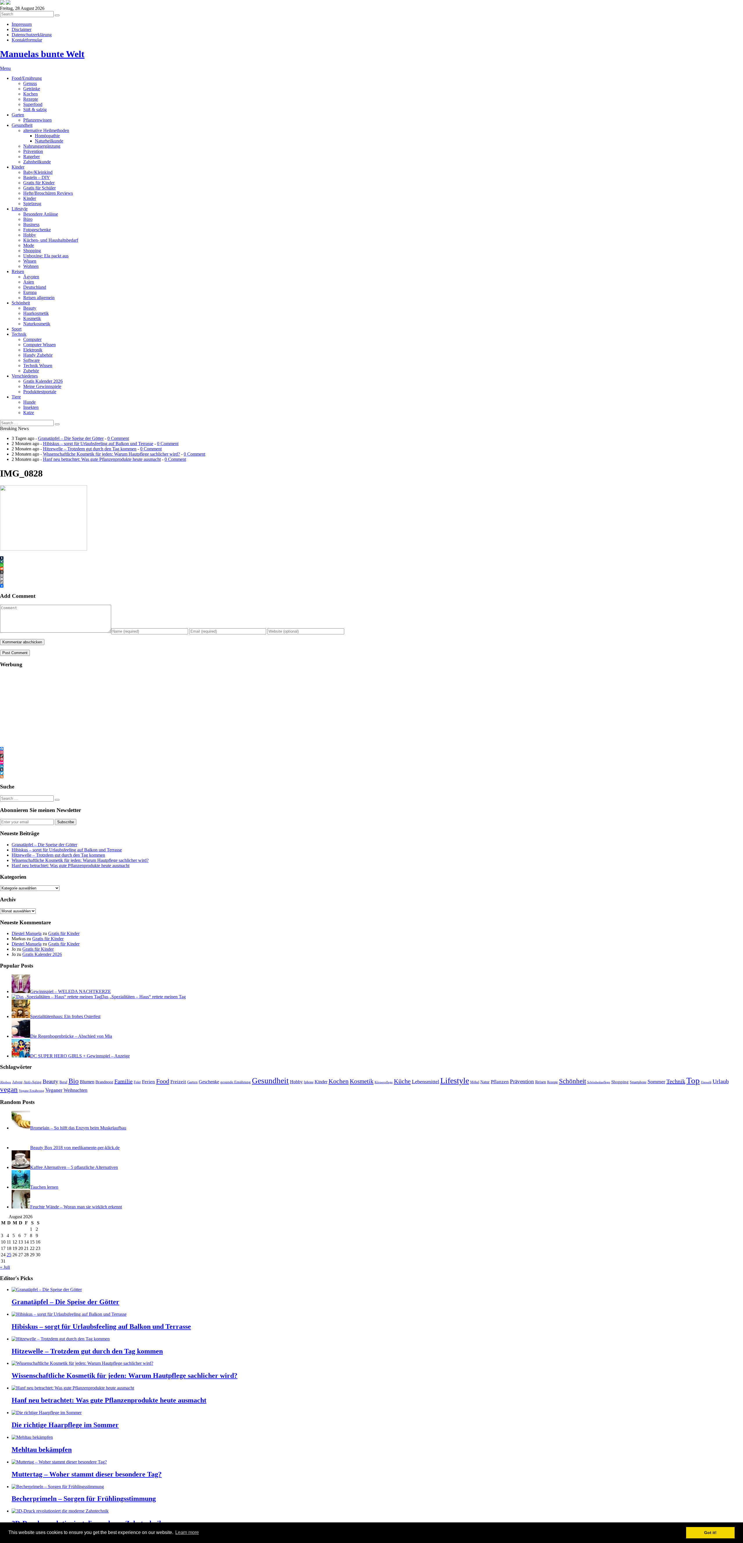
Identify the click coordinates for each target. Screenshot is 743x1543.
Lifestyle (20, 208)
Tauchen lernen (44, 1187)
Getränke (31, 88)
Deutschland (34, 287)
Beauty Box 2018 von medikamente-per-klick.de (75, 1147)
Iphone (308, 1082)
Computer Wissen (39, 344)
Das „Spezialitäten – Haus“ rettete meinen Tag (143, 996)
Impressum (22, 24)
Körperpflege (384, 1082)
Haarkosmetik (36, 313)
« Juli (5, 1267)
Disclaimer (21, 29)
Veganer (53, 1090)
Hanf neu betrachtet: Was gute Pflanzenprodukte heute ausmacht (102, 459)
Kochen (30, 93)
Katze (28, 412)
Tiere (16, 396)
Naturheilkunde (49, 140)
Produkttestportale (39, 391)
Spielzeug (32, 203)
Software (31, 360)
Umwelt (706, 1082)
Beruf (63, 1082)
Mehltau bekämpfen (42, 1449)
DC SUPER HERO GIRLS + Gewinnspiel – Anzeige (80, 1055)
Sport (16, 328)
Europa (30, 292)
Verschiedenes (25, 375)
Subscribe (65, 822)
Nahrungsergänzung (41, 146)
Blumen (87, 1081)
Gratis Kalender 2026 (43, 381)
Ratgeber (31, 156)
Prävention (33, 151)
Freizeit (178, 1081)
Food (162, 1081)
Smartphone (638, 1082)
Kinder (18, 167)
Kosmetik (32, 318)
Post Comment (15, 653)
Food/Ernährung (27, 78)
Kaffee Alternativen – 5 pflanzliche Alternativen (74, 1167)
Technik (19, 334)
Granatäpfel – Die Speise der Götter (71, 438)
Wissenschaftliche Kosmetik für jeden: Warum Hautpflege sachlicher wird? (111, 454)
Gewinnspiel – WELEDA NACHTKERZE (70, 991)
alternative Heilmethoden (46, 130)
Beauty (29, 308)
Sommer (656, 1081)
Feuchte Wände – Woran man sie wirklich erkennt (76, 1206)
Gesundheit (22, 125)
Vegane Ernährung (31, 1090)
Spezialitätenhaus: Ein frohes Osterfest (65, 1016)
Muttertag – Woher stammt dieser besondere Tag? (87, 1474)
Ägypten (31, 276)
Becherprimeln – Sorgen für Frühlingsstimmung (84, 1498)
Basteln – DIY (36, 177)
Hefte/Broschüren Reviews (48, 193)
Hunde (29, 402)
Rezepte (30, 99)
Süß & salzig (35, 109)
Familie (123, 1081)
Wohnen (31, 266)
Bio (73, 1081)
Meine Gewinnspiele (42, 386)
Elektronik (32, 349)
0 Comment (118, 438)
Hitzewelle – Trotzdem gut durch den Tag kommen (89, 448)
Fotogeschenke (37, 229)
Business (31, 224)
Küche (402, 1081)
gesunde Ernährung (235, 1082)
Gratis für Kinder (39, 182)
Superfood (32, 104)
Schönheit (21, 302)
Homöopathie (47, 135)
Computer (32, 339)
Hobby (29, 234)
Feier (137, 1082)
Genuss (30, 83)
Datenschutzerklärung (32, 34)
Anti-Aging (33, 1082)
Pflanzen (500, 1081)
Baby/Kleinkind (38, 172)
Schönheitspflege (598, 1082)
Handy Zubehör (38, 355)
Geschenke (209, 1081)
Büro (28, 219)
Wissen (29, 261)
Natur (485, 1082)
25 (9, 1254)
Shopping (32, 250)
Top (693, 1080)
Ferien (148, 1081)
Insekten (31, 407)
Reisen (18, 271)
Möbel (474, 1082)
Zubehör (31, 370)
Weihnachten (75, 1090)
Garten (18, 114)
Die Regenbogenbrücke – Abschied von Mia (71, 1036)
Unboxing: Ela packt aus (45, 255)
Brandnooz (104, 1082)
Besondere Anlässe (40, 214)
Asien (28, 281)
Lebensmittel (425, 1081)
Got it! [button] (710, 1532)
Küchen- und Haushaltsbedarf (50, 240)
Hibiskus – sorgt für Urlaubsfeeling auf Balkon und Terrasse (98, 443)
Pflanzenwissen (37, 120)
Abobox (5, 1082)
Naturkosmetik (36, 323)
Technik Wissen (37, 365)
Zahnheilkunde (37, 161)
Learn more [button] (187, 1532)
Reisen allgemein (39, 297)
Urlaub (721, 1081)
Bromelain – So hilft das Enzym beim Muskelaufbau (78, 1127)
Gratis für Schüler (39, 187)
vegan (9, 1089)
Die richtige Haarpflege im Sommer (65, 1425)
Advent (17, 1082)
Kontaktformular (27, 39)
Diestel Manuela (27, 933)
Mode (28, 245)
